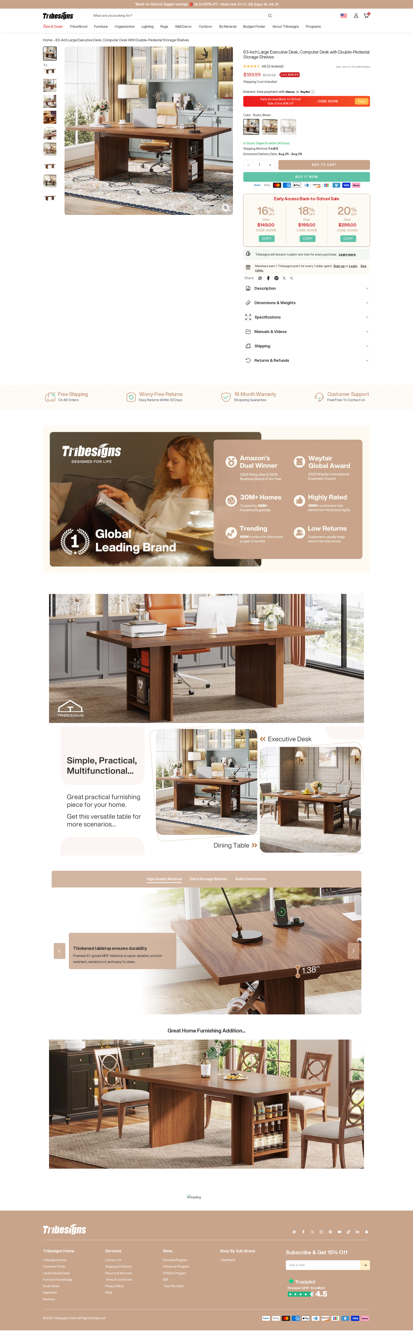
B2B (165, 1279)
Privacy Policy (114, 1286)
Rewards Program (175, 1260)
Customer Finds (54, 1266)
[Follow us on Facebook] (303, 1231)
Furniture (101, 26)
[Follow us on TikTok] (348, 1231)
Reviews (49, 1299)
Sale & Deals (53, 26)
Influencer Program (176, 1266)
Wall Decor (183, 26)
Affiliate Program (174, 1273)
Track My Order (173, 1286)
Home (47, 40)
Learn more (347, 254)
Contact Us (113, 1260)
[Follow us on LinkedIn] (357, 1231)
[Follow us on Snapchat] (366, 1231)
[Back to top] (395, 1310)
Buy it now (306, 176)
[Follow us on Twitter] (312, 1231)
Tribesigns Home (54, 1260)
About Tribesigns (285, 26)
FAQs (108, 1292)
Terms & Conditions (118, 1279)
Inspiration (50, 1292)
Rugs (164, 26)
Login (353, 266)
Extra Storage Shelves (208, 879)
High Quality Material (164, 879)
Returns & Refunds (118, 1273)
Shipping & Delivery (118, 1266)
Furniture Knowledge (57, 1279)
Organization (125, 26)
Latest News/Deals (56, 1273)
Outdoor (205, 26)
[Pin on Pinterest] (276, 278)
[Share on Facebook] (268, 278)
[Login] (356, 15)
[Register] (365, 1265)
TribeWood (78, 26)
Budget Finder (254, 26)
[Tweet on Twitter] (284, 278)
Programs (313, 26)
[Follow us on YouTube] (339, 1231)
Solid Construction (250, 879)
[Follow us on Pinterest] (330, 1231)
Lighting (148, 26)
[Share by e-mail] (291, 278)
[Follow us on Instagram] (321, 1231)
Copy (361, 101)
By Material (227, 26)
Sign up (339, 266)
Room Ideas (51, 1286)
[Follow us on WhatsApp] (294, 1231)
